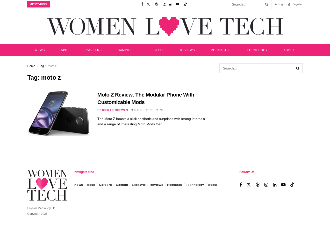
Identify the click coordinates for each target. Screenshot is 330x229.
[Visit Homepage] (165, 26)
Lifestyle (155, 50)
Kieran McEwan (115, 110)
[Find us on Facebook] (142, 4)
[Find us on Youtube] (177, 4)
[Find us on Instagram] (164, 4)
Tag (41, 66)
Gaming (124, 50)
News (40, 50)
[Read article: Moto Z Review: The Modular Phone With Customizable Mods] (58, 113)
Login (281, 4)
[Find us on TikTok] (185, 4)
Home (31, 66)
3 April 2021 (143, 110)
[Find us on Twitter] (148, 4)
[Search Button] (266, 4)
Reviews (187, 50)
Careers (94, 50)
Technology (256, 50)
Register (297, 4)
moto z (52, 66)
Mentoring (38, 4)
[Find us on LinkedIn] (170, 4)
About (289, 50)
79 (160, 110)
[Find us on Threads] (156, 4)
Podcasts (220, 50)
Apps (65, 50)
